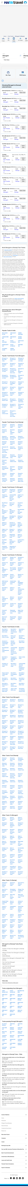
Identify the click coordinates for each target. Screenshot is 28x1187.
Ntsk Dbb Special (6, 167)
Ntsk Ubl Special (6, 234)
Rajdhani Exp (5, 226)
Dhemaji (16, 94)
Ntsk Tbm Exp (5, 125)
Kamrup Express (6, 90)
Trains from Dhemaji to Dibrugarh (10, 982)
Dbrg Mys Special (6, 98)
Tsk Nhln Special (6, 143)
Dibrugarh (5, 94)
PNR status (15, 255)
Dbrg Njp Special (6, 135)
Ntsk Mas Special (6, 204)
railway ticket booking (19, 298)
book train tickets (8, 249)
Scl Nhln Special (6, 114)
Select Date (22, 92)
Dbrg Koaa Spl (5, 188)
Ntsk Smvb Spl (5, 215)
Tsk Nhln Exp (5, 177)
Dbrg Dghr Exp (5, 106)
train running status (8, 256)
